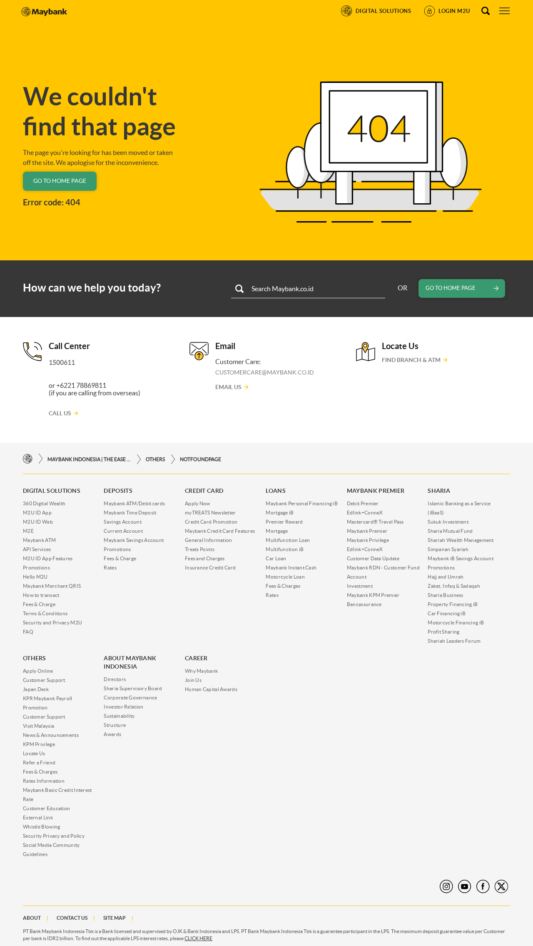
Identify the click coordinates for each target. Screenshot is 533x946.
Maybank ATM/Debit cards (134, 503)
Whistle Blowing (41, 826)
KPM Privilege (39, 744)
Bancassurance (364, 604)
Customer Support (44, 680)
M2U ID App (37, 512)
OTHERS (155, 459)
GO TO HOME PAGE (59, 180)
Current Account (123, 531)
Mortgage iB (280, 512)
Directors (115, 679)
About (32, 918)
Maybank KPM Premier (373, 595)
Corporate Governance (130, 697)
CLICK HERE (198, 938)
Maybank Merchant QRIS (52, 586)
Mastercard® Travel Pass (375, 521)
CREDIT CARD (204, 490)
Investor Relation (123, 706)
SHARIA (439, 490)
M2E (28, 531)
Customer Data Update (373, 558)
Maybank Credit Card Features (220, 531)
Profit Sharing (443, 631)
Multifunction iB (285, 549)
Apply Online (38, 671)
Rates (110, 567)
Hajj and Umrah (445, 576)
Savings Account (123, 521)
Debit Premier (363, 503)
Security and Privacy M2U (52, 622)
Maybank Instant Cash (291, 567)
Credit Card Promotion (211, 521)
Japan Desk (36, 689)
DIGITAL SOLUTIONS (51, 490)
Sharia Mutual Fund (450, 531)
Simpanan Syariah (448, 549)
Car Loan (276, 558)
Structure (115, 725)
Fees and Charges (205, 558)
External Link (38, 817)
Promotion (35, 707)
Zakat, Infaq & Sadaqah (454, 586)
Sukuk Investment (448, 521)
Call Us (60, 413)
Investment (360, 586)
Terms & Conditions (45, 613)
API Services (37, 549)
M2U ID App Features (48, 558)
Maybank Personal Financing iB (302, 503)
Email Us (228, 387)
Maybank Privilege (368, 540)
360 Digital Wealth (44, 503)
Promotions (36, 567)
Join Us (193, 680)
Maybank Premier (367, 531)
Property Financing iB (453, 604)
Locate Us (34, 753)
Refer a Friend (39, 762)
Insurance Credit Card (210, 567)
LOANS (276, 490)
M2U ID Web (38, 521)
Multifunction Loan (288, 540)
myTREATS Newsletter (210, 512)
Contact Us (72, 918)
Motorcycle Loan (285, 576)
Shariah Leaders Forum (454, 641)
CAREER (196, 658)
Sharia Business (445, 595)
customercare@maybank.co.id (264, 372)
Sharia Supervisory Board (133, 688)
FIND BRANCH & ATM (411, 360)
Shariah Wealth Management (461, 540)
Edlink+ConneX (365, 512)
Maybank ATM (39, 540)
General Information (208, 540)
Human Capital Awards (211, 689)
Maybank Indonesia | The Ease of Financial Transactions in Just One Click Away (89, 459)
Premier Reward (284, 521)
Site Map (114, 918)
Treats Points (199, 549)
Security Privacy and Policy (54, 836)
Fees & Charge (39, 604)
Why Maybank (201, 671)
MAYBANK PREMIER (376, 490)
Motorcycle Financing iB (456, 622)
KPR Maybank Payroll (47, 698)
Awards (112, 734)
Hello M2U (35, 576)
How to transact (41, 595)
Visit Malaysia (38, 726)
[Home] (27, 459)
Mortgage (277, 531)
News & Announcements (51, 735)
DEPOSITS (118, 490)
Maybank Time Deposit (130, 512)
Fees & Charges (283, 586)
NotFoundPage (200, 459)
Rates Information (44, 781)
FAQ (28, 631)
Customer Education (46, 808)
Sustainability (119, 716)
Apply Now (197, 503)
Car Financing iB (447, 613)
